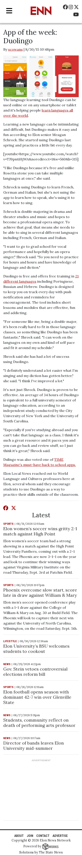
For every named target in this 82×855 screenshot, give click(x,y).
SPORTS (8, 523)
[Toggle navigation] (9, 10)
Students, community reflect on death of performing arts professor (39, 722)
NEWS (6, 664)
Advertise (60, 836)
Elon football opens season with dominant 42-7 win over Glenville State (37, 697)
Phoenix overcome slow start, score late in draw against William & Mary (40, 592)
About (19, 836)
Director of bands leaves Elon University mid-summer (33, 745)
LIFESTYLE (10, 641)
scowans (15, 49)
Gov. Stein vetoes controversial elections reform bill (35, 671)
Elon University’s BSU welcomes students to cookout (36, 648)
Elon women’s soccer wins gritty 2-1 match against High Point (40, 531)
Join (30, 836)
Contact (42, 836)
